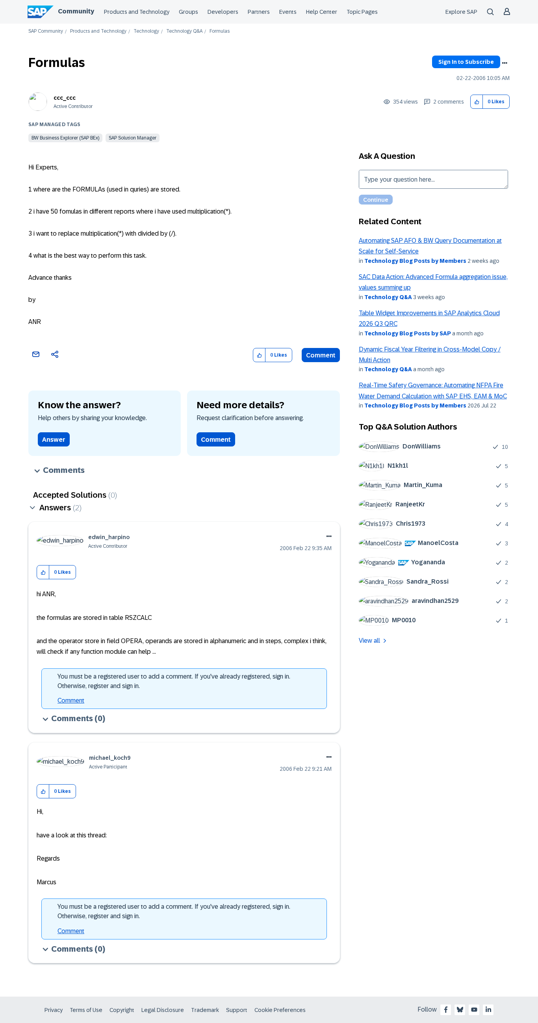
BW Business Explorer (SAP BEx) (65, 138)
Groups (188, 12)
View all (369, 640)
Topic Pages (362, 12)
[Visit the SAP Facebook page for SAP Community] (446, 1009)
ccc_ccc (65, 98)
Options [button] (504, 63)
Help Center (321, 12)
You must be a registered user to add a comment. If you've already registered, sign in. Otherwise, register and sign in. (174, 681)
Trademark (205, 1010)
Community (76, 11)
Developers (223, 12)
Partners (259, 12)
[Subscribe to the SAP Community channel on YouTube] (474, 1009)
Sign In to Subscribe (466, 62)
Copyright (121, 1010)
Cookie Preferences (280, 1010)
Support (236, 1010)
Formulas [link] (220, 31)
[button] (477, 102)
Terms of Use (86, 1010)
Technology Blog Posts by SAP (407, 333)
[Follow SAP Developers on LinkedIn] (488, 1009)
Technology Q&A (184, 31)
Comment (321, 355)
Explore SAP (461, 12)
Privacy (54, 1010)
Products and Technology (136, 12)
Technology (146, 31)
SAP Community (45, 31)
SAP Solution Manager (132, 138)
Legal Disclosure (162, 1010)
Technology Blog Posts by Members (415, 261)
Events (288, 12)
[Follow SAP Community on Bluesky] (460, 1009)
